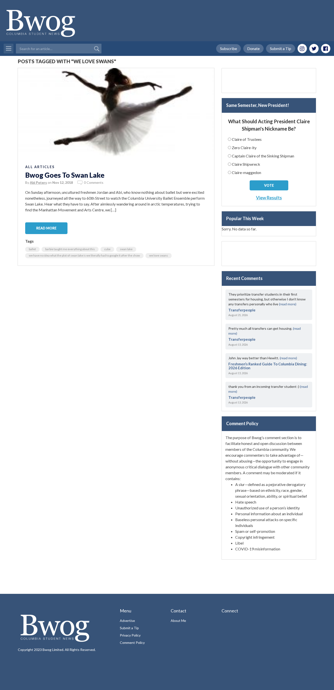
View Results (269, 197)
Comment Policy (132, 642)
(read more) (287, 304)
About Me (178, 620)
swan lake (126, 249)
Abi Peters (38, 182)
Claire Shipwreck (246, 164)
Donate (253, 48)
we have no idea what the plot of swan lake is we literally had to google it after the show (84, 255)
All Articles (40, 167)
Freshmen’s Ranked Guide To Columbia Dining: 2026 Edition (267, 366)
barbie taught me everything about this (70, 249)
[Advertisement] (269, 80)
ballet (32, 249)
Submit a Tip (280, 48)
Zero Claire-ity (244, 147)
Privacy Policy (130, 635)
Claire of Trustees (247, 139)
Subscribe (228, 48)
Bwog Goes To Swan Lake (64, 175)
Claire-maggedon (246, 172)
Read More (46, 228)
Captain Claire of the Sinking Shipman (263, 156)
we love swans (158, 255)
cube (107, 249)
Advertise (127, 620)
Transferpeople (242, 310)
